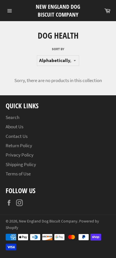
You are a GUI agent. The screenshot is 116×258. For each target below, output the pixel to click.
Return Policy (19, 145)
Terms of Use (18, 174)
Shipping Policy (21, 164)
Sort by (58, 49)
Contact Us (17, 136)
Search (12, 117)
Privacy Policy (20, 155)
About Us (14, 127)
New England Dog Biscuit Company (58, 10)
